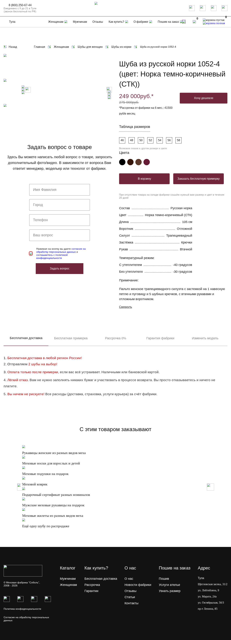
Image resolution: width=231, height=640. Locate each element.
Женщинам (68, 585)
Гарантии (91, 591)
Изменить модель (205, 338)
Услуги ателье (169, 585)
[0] (194, 21)
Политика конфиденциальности (22, 608)
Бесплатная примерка (71, 338)
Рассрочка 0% (115, 338)
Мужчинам (68, 578)
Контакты (131, 603)
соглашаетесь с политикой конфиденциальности (52, 256)
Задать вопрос (59, 268)
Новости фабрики (138, 585)
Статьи (130, 597)
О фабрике (141, 21)
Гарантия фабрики (160, 338)
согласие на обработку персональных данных (61, 250)
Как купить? (116, 21)
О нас (129, 578)
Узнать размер (169, 591)
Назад (13, 46)
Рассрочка (92, 585)
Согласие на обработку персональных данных (26, 619)
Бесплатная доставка (26, 338)
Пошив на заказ (168, 21)
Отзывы (130, 591)
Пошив (164, 578)
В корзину (144, 178)
